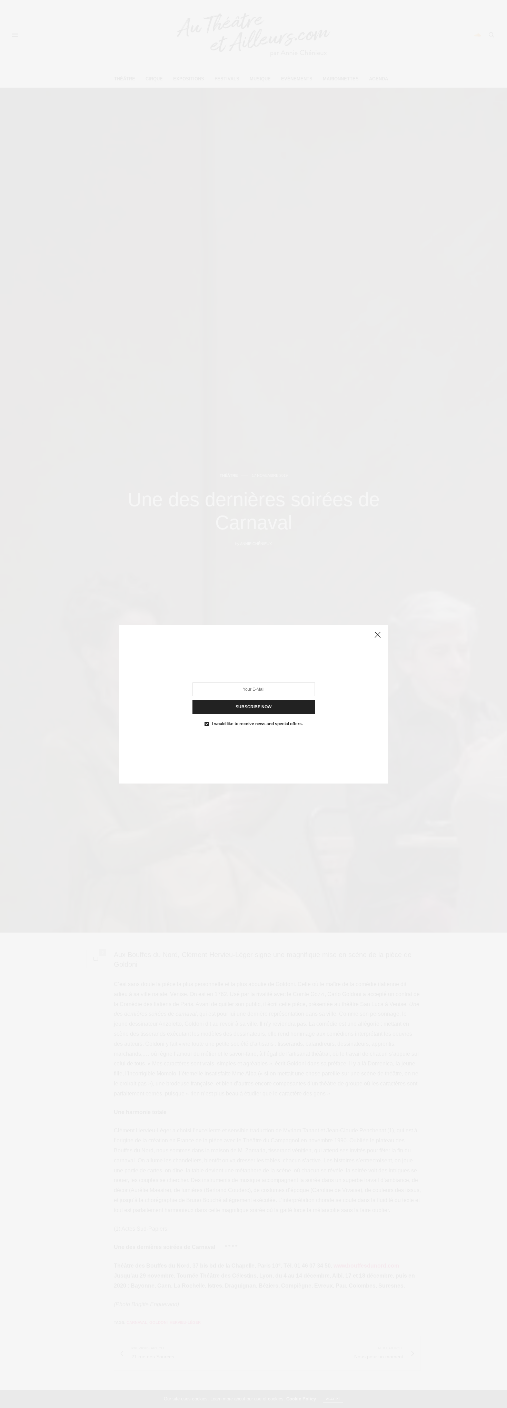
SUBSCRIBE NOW (253, 706)
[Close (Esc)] (378, 635)
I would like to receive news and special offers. (257, 723)
